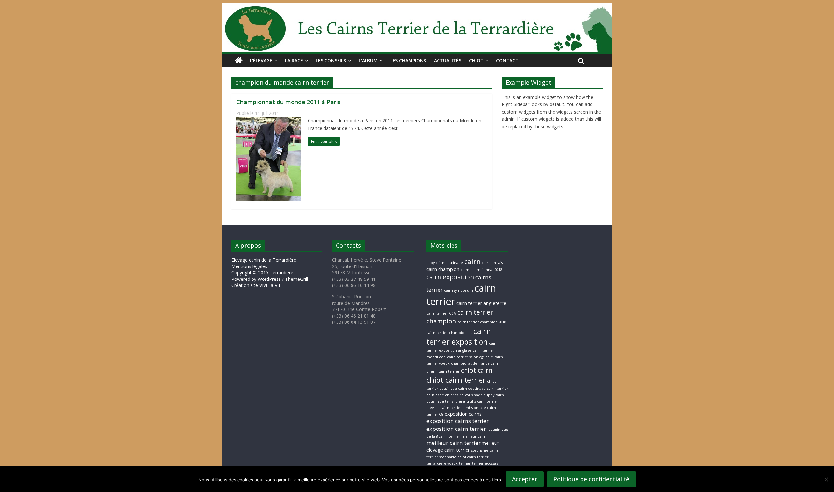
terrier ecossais (485, 463)
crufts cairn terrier (482, 401)
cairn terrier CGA (441, 313)
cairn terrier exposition (458, 336)
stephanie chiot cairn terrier (464, 457)
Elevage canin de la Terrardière (263, 260)
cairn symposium (458, 290)
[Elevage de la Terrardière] (238, 60)
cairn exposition (450, 277)
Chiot (476, 60)
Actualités (447, 60)
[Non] (826, 479)
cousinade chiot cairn (445, 395)
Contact (507, 60)
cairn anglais (492, 262)
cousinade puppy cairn (484, 395)
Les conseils (331, 60)
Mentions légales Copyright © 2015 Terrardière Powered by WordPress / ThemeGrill (269, 272)
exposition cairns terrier (457, 421)
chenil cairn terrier (443, 371)
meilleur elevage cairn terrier (462, 446)
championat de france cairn (475, 363)
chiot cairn (476, 370)
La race (294, 60)
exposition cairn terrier (456, 428)
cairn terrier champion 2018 (481, 322)
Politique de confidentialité (591, 479)
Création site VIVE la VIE (256, 285)
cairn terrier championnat (449, 332)
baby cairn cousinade (444, 262)
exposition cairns (463, 414)
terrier (465, 463)
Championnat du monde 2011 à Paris (288, 102)
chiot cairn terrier (456, 380)
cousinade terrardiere (445, 401)
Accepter (524, 479)
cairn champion (442, 269)
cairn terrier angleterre (481, 303)
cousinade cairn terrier (488, 388)
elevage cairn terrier (444, 407)
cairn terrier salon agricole (470, 357)
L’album (368, 60)
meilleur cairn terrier (453, 442)
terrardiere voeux (442, 463)
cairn (472, 261)
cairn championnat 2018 (481, 269)
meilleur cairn (474, 436)
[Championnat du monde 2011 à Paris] (268, 121)
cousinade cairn (453, 388)
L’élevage (261, 60)
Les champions (408, 60)
